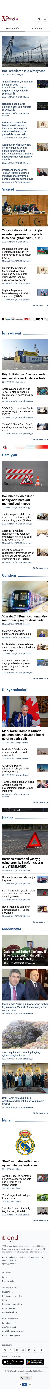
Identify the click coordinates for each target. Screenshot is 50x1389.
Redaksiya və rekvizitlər (12, 1296)
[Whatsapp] (4, 1350)
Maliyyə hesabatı (9, 1312)
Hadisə (7, 818)
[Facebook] (10, 1350)
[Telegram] (29, 1350)
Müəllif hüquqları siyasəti (12, 1331)
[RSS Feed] (41, 1350)
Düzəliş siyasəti (8, 1308)
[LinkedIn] (35, 1350)
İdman (7, 1120)
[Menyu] (45, 19)
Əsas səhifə (12, 28)
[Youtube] (23, 1350)
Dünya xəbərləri (14, 690)
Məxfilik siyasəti (9, 1327)
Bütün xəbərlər (39, 305)
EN (20, 1384)
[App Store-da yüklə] (13, 1362)
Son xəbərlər (7, 1277)
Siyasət (8, 189)
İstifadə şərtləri (8, 1323)
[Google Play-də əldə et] (35, 1362)
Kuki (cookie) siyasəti (11, 1335)
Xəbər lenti (37, 28)
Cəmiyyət (9, 455)
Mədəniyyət (11, 929)
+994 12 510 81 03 (9, 1260)
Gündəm (9, 575)
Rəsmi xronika (8, 1281)
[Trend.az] (10, 18)
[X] (16, 1350)
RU (30, 1384)
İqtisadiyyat (11, 333)
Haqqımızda (7, 1292)
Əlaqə (4, 1300)
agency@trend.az (9, 1264)
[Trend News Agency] (10, 1238)
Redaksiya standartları (12, 1304)
